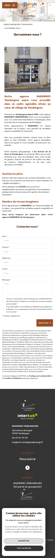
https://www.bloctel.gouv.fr (28, 367)
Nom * (4, 236)
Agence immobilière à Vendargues (18, 24)
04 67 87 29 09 (20, 437)
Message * (6, 280)
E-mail (4, 269)
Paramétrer (23, 541)
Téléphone (6, 258)
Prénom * (6, 247)
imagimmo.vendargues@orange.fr (27, 442)
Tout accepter (24, 548)
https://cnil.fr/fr (7, 356)
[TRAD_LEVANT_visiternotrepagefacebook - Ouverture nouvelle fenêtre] (27, 468)
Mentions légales (47, 540)
